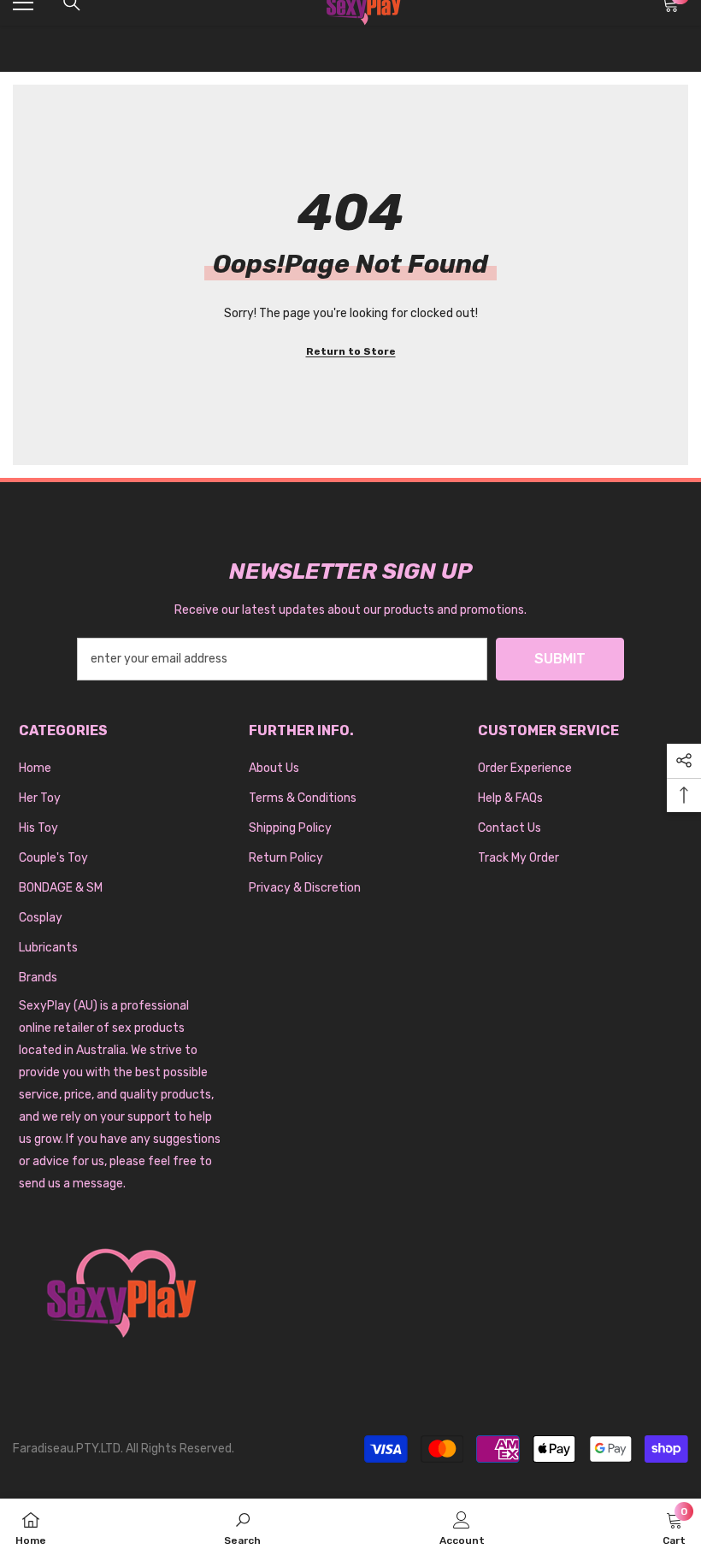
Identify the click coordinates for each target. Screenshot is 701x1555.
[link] (242, 1527)
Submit (560, 659)
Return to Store (351, 351)
